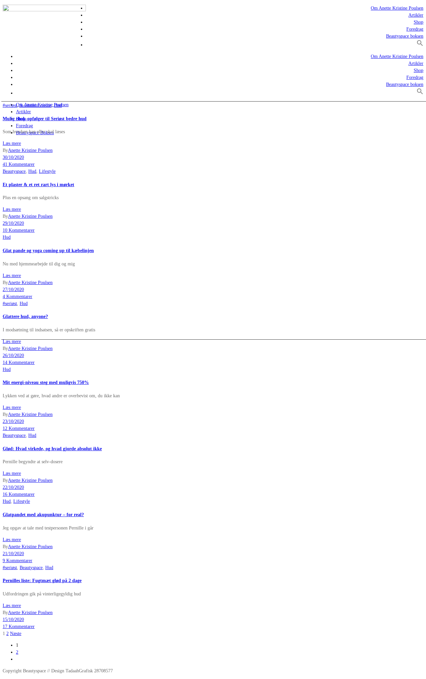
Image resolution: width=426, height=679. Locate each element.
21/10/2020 (13, 553)
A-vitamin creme (35, 105)
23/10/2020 (13, 421)
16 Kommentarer (19, 494)
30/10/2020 (13, 157)
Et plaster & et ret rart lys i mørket (38, 184)
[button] (420, 44)
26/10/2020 (13, 355)
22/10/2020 (13, 487)
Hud (58, 105)
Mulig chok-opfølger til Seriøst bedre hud (45, 118)
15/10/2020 (13, 619)
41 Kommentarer (19, 164)
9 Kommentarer (17, 560)
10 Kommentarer (19, 230)
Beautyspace (14, 171)
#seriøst (10, 105)
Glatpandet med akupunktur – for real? (43, 514)
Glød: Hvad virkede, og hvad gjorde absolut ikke (52, 448)
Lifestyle (47, 171)
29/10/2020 (13, 223)
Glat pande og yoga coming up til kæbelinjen (48, 250)
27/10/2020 (13, 289)
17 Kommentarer (19, 626)
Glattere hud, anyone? (25, 316)
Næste (15, 633)
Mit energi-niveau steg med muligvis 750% (46, 382)
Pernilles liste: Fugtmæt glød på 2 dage (42, 580)
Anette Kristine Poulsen (30, 150)
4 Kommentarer (17, 296)
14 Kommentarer (19, 362)
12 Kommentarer (19, 428)
